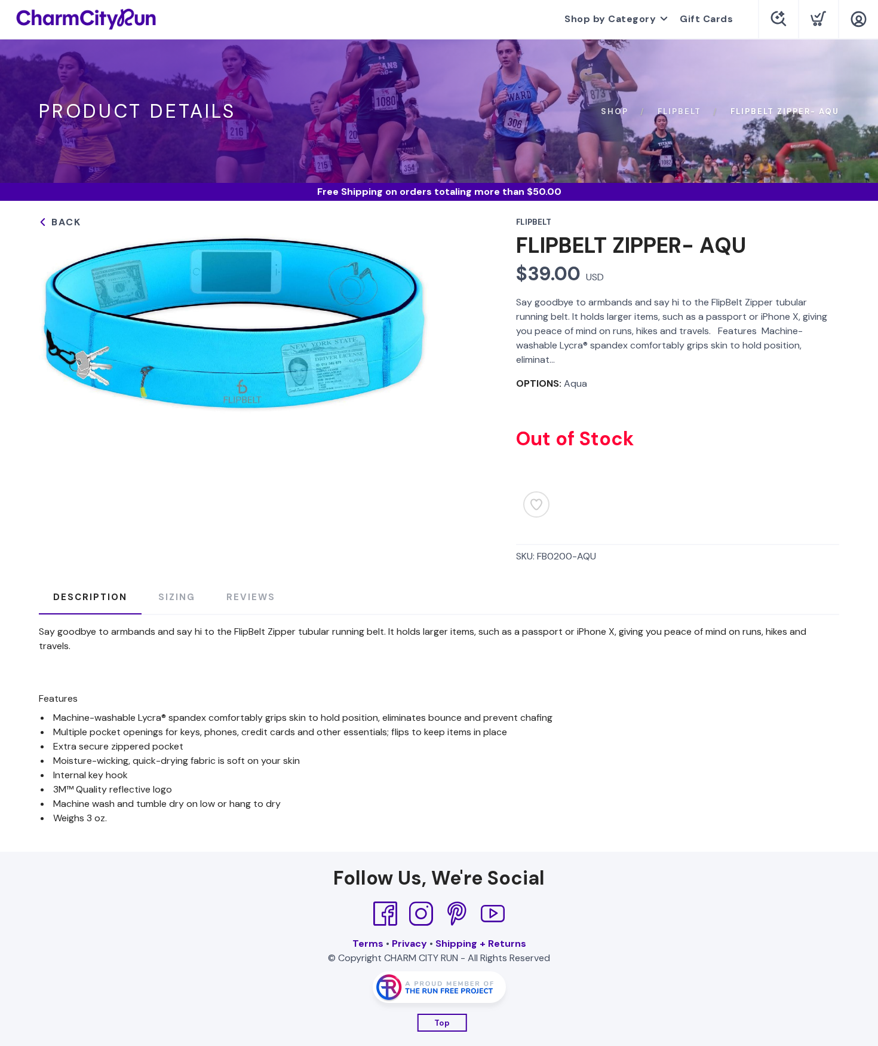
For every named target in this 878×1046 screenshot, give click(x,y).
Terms (367, 943)
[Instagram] (421, 914)
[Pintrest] (457, 914)
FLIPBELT (679, 111)
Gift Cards (706, 19)
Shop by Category (610, 19)
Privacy (409, 943)
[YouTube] (493, 914)
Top (442, 1023)
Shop (614, 111)
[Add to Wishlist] (536, 504)
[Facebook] (385, 914)
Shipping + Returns (480, 943)
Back (64, 222)
